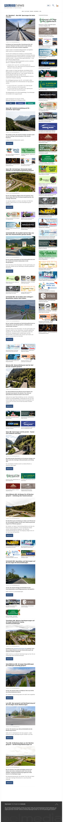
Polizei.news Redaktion (15, 132)
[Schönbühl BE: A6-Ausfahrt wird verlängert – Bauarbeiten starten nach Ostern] (20, 310)
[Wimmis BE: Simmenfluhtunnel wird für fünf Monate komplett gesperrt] (20, 378)
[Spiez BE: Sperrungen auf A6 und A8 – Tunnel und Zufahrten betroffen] (20, 445)
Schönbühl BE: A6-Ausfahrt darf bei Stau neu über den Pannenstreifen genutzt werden (20, 233)
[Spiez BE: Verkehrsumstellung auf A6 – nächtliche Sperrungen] (20, 121)
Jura (40, 11)
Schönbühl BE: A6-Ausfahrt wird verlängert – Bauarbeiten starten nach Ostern (20, 297)
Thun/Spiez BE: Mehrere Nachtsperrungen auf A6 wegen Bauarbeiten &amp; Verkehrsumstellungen (20, 622)
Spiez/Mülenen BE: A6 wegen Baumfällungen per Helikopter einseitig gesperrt (20, 664)
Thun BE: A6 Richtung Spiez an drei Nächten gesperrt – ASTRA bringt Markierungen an (20, 743)
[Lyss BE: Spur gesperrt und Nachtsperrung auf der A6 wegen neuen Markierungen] (20, 715)
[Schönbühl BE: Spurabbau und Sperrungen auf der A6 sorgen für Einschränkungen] (20, 574)
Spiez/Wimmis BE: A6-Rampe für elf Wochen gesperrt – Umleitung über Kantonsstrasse (20, 495)
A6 (8, 769)
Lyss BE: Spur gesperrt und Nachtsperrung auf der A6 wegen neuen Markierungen (20, 703)
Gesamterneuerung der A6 (20, 648)
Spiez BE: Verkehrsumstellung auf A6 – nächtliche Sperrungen (18, 108)
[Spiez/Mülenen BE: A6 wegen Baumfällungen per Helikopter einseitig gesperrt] (20, 677)
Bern (23, 11)
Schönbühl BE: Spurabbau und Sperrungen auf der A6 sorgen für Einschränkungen (20, 561)
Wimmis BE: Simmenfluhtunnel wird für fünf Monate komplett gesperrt (19, 365)
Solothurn (26, 11)
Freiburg (31, 11)
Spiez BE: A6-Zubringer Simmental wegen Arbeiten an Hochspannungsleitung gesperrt (20, 169)
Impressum (8, 804)
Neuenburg (36, 11)
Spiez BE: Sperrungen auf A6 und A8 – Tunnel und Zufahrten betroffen (20, 432)
